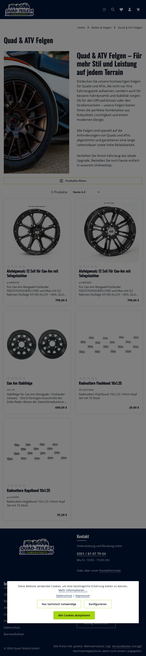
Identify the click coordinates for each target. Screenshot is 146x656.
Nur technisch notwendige (59, 604)
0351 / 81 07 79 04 (91, 553)
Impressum (82, 595)
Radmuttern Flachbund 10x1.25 (100, 383)
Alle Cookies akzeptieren (74, 615)
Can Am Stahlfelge (19, 383)
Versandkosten (121, 646)
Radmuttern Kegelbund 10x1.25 (28, 490)
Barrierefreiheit (14, 634)
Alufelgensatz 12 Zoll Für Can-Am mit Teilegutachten (105, 273)
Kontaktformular (110, 570)
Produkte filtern (75, 181)
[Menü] (104, 9)
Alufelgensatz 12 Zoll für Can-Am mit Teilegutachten (32, 273)
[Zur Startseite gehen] (19, 9)
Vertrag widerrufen (96, 623)
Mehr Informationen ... (73, 590)
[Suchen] (113, 9)
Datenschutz (12, 627)
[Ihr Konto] (129, 9)
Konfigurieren (98, 604)
